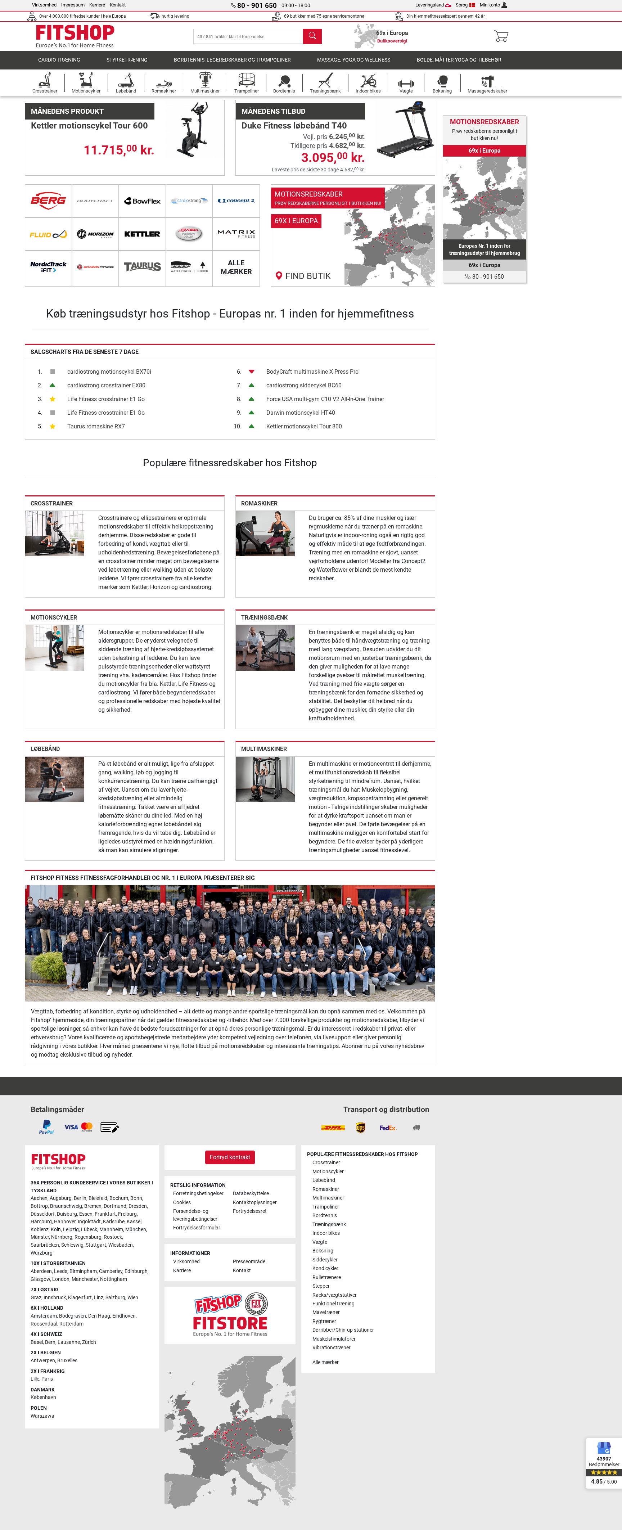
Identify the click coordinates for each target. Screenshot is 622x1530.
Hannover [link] (65, 1222)
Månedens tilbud (274, 111)
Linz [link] (98, 1298)
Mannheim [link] (111, 1230)
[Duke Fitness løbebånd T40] (405, 129)
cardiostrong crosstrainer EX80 (106, 385)
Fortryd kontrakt (230, 1157)
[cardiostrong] (189, 201)
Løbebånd (45, 749)
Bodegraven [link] (72, 1316)
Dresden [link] (138, 1206)
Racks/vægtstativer (334, 1295)
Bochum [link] (118, 1198)
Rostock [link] (113, 1237)
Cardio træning (59, 60)
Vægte (319, 1242)
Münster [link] (40, 1237)
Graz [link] (36, 1298)
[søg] (312, 36)
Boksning (322, 1251)
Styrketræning (127, 60)
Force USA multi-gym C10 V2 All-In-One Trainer (325, 399)
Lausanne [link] (69, 1342)
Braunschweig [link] (66, 1206)
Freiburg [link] (127, 1214)
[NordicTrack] (48, 267)
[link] (353, 235)
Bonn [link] (136, 1198)
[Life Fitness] (189, 234)
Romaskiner (259, 503)
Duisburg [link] (67, 1214)
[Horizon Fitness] (95, 234)
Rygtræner (324, 1321)
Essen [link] (86, 1214)
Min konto (490, 5)
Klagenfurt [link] (80, 1298)
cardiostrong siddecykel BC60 (304, 385)
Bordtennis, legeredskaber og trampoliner (232, 60)
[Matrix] (236, 234)
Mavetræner (326, 1312)
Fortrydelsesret (250, 1211)
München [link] (135, 1230)
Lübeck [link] (89, 1230)
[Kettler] (142, 234)
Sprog (462, 5)
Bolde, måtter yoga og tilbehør (459, 60)
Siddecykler (325, 1260)
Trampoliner (325, 1207)
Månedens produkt (67, 111)
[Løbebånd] (54, 778)
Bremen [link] (93, 1206)
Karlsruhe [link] (114, 1222)
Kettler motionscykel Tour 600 (89, 126)
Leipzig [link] (71, 1230)
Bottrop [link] (39, 1206)
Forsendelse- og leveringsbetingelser (195, 1215)
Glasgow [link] (40, 1279)
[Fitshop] (75, 36)
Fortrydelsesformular (196, 1228)
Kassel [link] (134, 1222)
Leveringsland (429, 5)
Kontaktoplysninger (255, 1203)
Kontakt (118, 5)
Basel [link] (37, 1342)
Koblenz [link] (40, 1230)
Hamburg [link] (41, 1222)
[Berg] (48, 201)
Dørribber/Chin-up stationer (343, 1330)
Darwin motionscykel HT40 (300, 412)
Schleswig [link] (72, 1245)
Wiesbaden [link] (120, 1245)
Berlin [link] (80, 1198)
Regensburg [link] (88, 1237)
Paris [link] (47, 1379)
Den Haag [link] (99, 1316)
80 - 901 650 (487, 276)
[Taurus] (142, 267)
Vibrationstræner (331, 1348)
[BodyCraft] (95, 201)
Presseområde (249, 1262)
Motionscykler (54, 617)
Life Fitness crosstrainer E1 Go (106, 399)
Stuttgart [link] (96, 1245)
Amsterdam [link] (44, 1316)
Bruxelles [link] (67, 1361)
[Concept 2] (236, 201)
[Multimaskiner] (265, 778)
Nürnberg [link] (61, 1237)
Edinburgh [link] (136, 1271)
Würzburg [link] (42, 1253)
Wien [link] (132, 1298)
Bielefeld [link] (98, 1198)
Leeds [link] (60, 1271)
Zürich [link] (89, 1342)
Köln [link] (56, 1230)
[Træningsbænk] (265, 647)
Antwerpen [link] (43, 1361)
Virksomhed (44, 5)
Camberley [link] (110, 1271)
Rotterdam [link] (71, 1324)
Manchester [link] (85, 1279)
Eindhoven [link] (124, 1316)
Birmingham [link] (83, 1271)
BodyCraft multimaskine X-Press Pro (312, 371)
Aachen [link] (39, 1198)
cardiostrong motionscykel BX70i (109, 371)
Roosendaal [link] (44, 1324)
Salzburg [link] (115, 1298)
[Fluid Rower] (48, 234)
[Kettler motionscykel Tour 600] (194, 129)
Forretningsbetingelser (198, 1194)
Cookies (182, 1203)
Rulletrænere (326, 1277)
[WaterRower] (189, 267)
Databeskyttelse (251, 1194)
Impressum (73, 5)
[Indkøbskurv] (503, 36)
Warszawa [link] (42, 1416)
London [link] (60, 1279)
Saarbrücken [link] (45, 1245)
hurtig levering (175, 16)
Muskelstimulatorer (334, 1339)
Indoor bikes (326, 1233)
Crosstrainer (52, 503)
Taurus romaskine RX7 (96, 426)
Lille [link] (35, 1379)
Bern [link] (50, 1342)
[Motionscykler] (54, 647)
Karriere (97, 5)
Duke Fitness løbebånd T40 (294, 126)
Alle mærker (325, 1362)
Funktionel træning (333, 1304)
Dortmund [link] (115, 1206)
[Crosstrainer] (54, 533)
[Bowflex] (142, 201)
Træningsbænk (264, 617)
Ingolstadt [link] (89, 1222)
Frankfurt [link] (105, 1214)
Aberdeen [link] (41, 1271)
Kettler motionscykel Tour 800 (304, 426)
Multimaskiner (264, 749)
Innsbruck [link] (55, 1298)
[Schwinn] (95, 267)
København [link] (43, 1397)
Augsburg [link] (61, 1198)
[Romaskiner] (265, 533)
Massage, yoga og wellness (353, 60)
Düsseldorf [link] (43, 1214)
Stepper (321, 1286)
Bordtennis (324, 1215)
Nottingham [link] (113, 1279)
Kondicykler (325, 1268)
